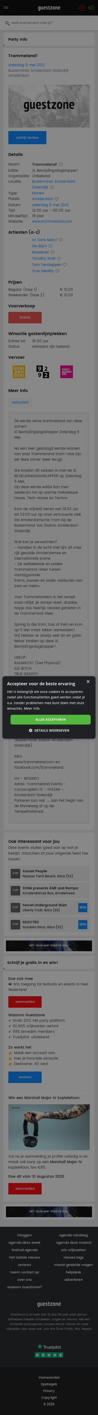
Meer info (31, 708)
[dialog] (48, 707)
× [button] (88, 682)
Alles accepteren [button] (50, 719)
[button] (49, 730)
